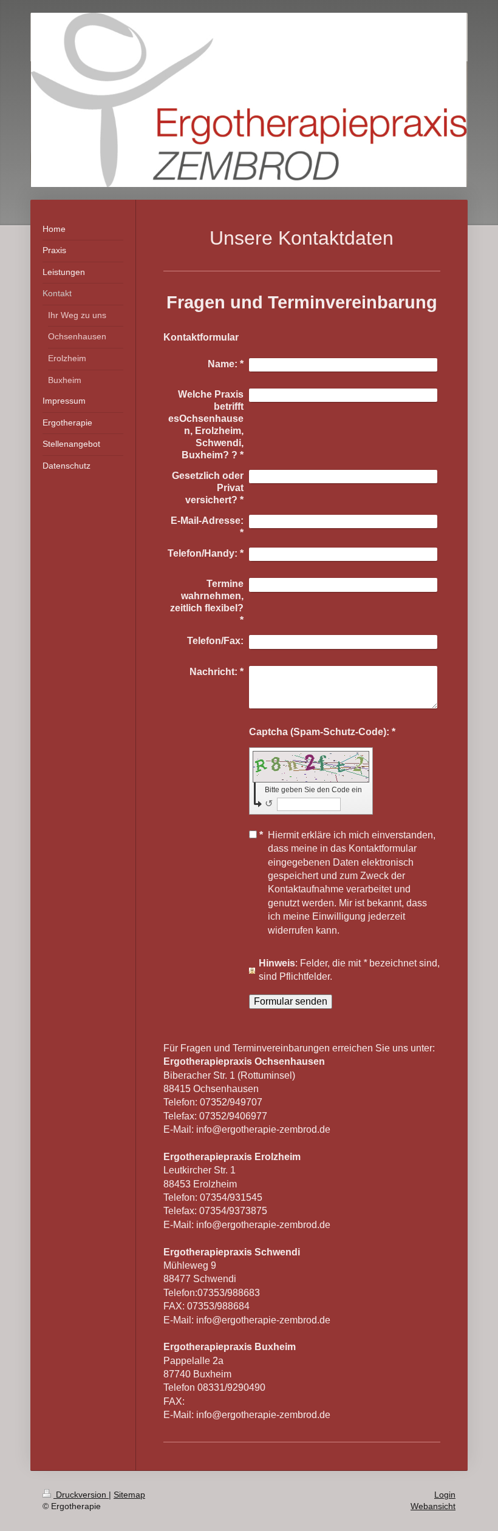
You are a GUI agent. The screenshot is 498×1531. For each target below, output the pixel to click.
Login (444, 1494)
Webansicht (433, 1506)
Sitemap (129, 1494)
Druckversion (81, 1494)
